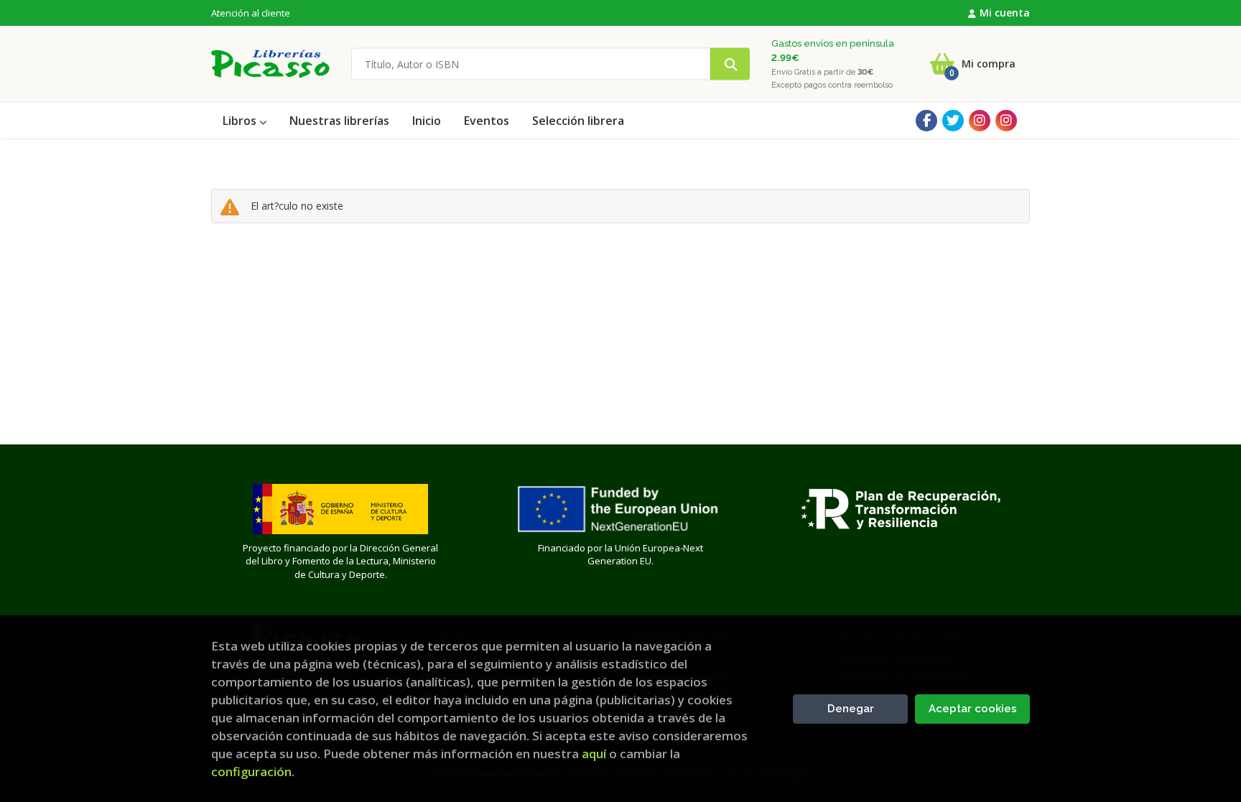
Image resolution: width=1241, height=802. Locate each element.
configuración (251, 771)
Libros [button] (241, 121)
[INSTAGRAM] (979, 120)
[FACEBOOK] (926, 120)
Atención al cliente (250, 12)
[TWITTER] (953, 120)
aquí (594, 753)
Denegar (850, 708)
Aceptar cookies (973, 708)
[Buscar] (730, 64)
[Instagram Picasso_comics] (1006, 120)
